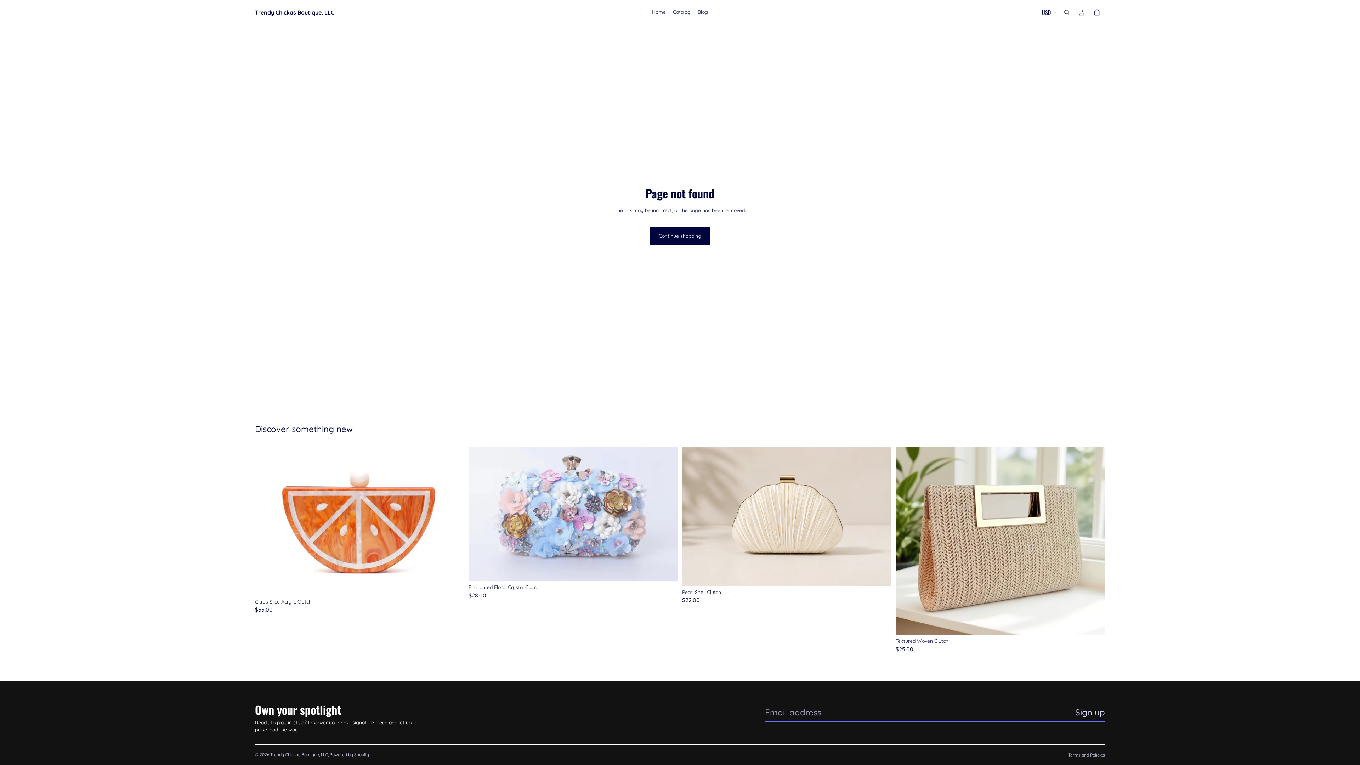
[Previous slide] (265, 521)
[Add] (453, 584)
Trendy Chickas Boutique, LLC (299, 754)
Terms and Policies (1086, 755)
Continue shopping (680, 236)
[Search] (1067, 12)
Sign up (1090, 712)
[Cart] (1097, 12)
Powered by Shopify (349, 754)
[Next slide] (453, 521)
